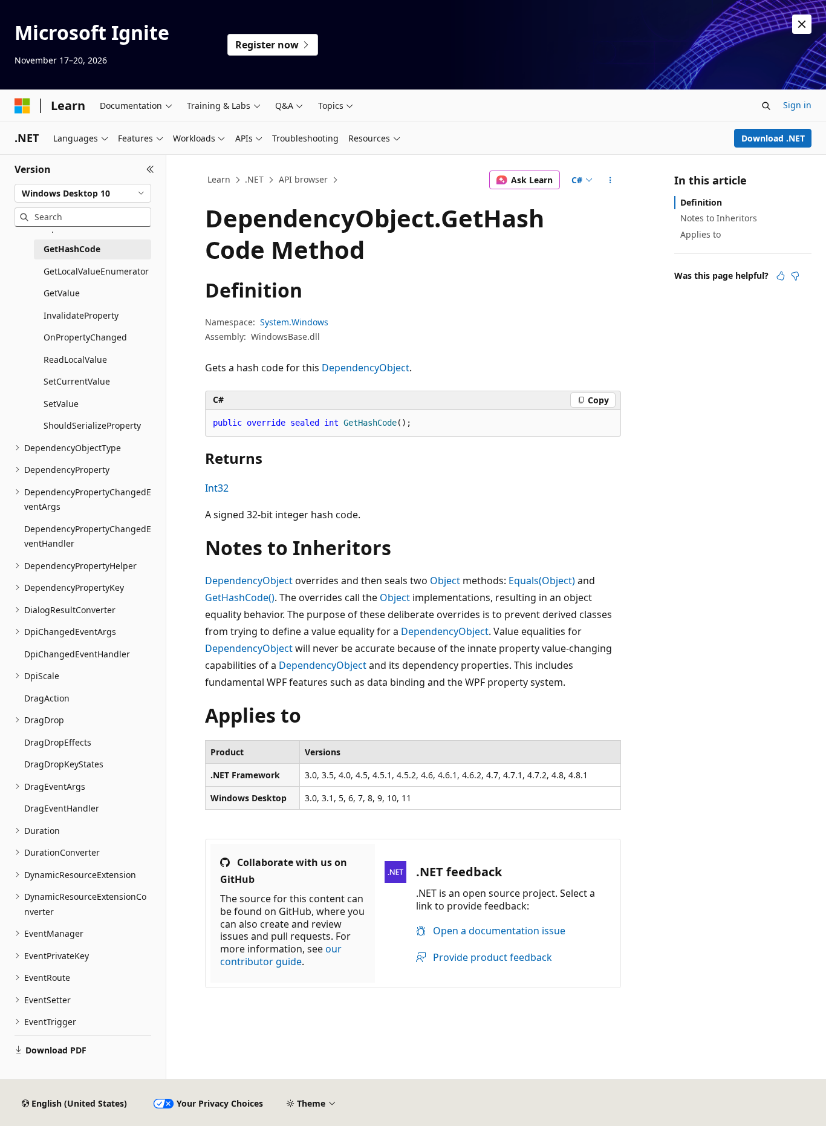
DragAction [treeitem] (47, 698)
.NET (254, 179)
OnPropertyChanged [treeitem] (85, 337)
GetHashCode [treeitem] (72, 249)
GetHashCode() (240, 597)
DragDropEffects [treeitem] (57, 742)
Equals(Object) (542, 580)
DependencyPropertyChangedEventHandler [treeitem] (87, 536)
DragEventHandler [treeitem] (61, 808)
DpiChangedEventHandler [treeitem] (77, 654)
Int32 (217, 488)
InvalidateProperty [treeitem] (81, 315)
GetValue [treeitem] (62, 293)
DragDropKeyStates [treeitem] (63, 764)
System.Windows (294, 322)
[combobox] (83, 193)
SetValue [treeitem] (61, 403)
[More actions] (610, 180)
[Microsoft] (22, 106)
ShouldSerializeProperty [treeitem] (92, 425)
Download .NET (773, 138)
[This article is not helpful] (795, 275)
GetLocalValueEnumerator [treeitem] (96, 271)
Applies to (700, 234)
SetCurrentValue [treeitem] (77, 381)
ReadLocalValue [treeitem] (75, 359)
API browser (303, 179)
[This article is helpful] (780, 275)
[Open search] (766, 106)
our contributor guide (281, 955)
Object (445, 580)
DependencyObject (365, 367)
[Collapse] (150, 169)
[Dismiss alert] (801, 24)
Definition (701, 202)
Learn (218, 179)
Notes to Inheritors (718, 218)
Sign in (797, 105)
